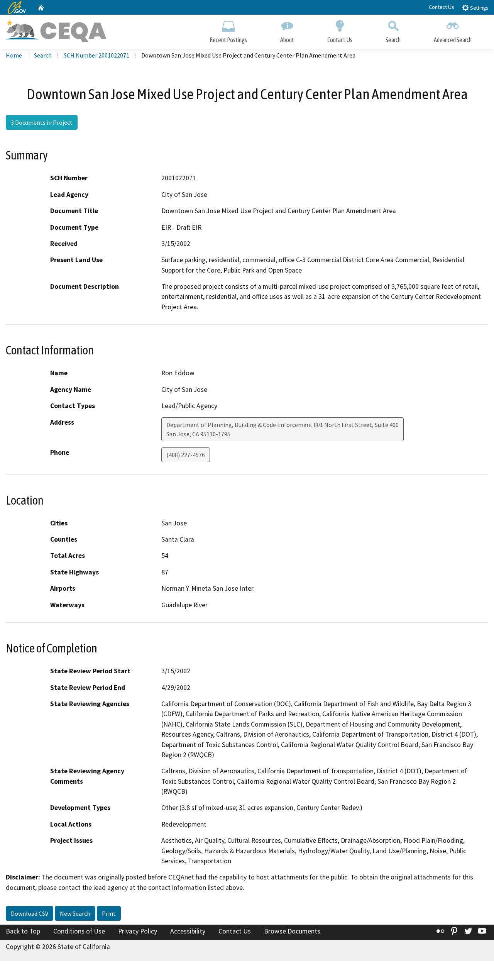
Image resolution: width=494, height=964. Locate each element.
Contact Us (441, 6)
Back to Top (23, 931)
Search (393, 39)
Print (109, 913)
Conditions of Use (79, 931)
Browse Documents (292, 931)
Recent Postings (228, 39)
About (287, 39)
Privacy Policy (137, 931)
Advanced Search (453, 39)
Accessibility (187, 931)
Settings (478, 8)
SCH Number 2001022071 (96, 55)
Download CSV (29, 913)
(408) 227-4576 (185, 455)
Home (14, 55)
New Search (75, 913)
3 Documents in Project (42, 122)
